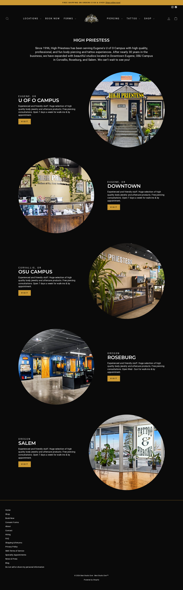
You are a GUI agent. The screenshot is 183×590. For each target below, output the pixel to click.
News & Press (11, 559)
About (8, 526)
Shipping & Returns (13, 543)
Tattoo (132, 18)
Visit (24, 293)
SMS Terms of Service (14, 551)
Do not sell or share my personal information (24, 567)
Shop (148, 18)
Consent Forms (12, 522)
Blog (7, 563)
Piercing (114, 18)
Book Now (52, 18)
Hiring (8, 534)
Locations (31, 18)
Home (8, 510)
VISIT (24, 121)
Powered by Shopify (91, 580)
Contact (8, 530)
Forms (69, 18)
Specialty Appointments (15, 555)
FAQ (7, 538)
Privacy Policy (11, 547)
